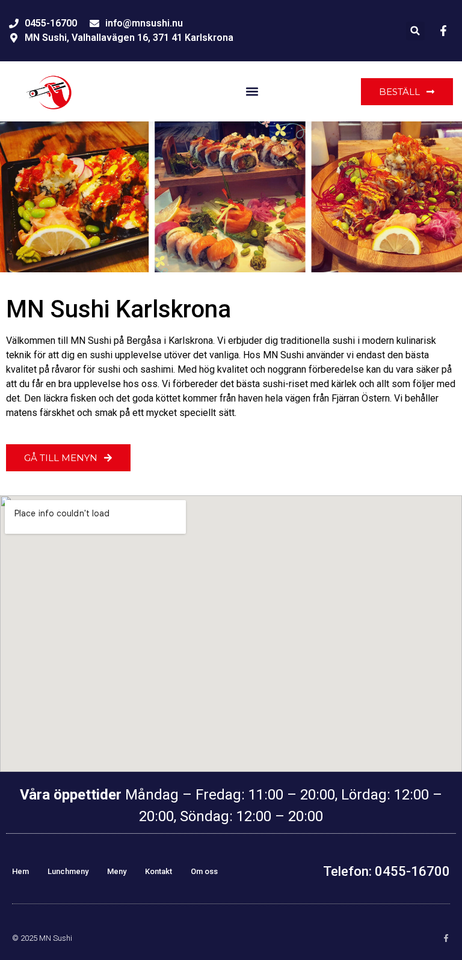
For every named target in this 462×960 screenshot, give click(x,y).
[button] (415, 31)
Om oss (204, 871)
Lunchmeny (68, 871)
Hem (20, 871)
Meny (116, 871)
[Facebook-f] (446, 938)
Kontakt (158, 871)
